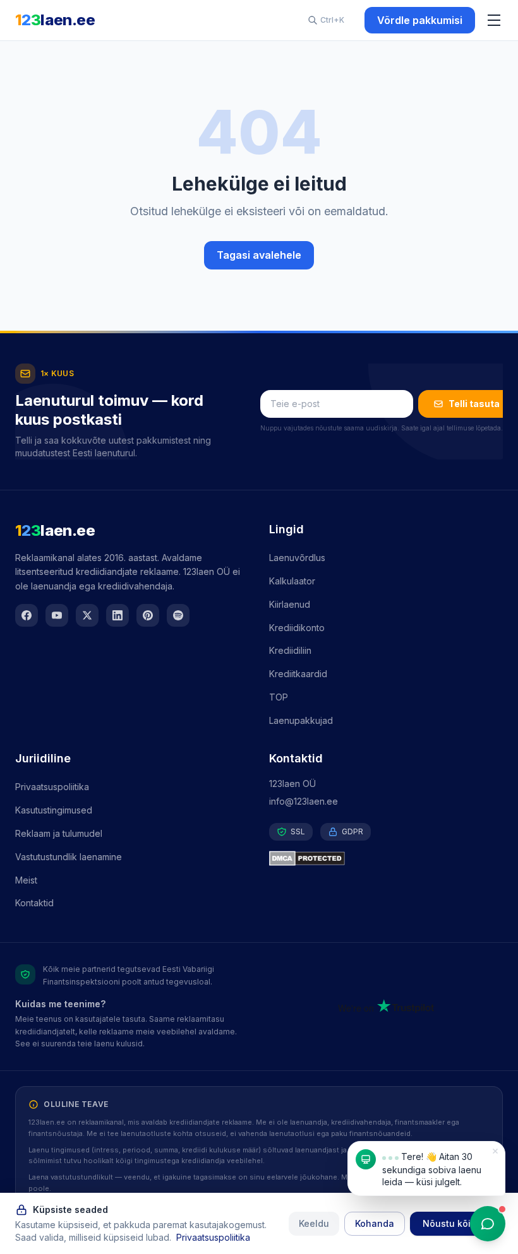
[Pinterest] (147, 615)
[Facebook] (26, 615)
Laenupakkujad (301, 720)
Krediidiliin (290, 650)
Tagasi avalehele (259, 255)
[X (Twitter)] (87, 615)
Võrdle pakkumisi (419, 20)
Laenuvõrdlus (297, 557)
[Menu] (494, 20)
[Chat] (487, 1223)
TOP (278, 697)
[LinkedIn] (117, 615)
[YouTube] (56, 615)
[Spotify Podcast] (178, 615)
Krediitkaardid (298, 673)
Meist (26, 880)
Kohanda (374, 1223)
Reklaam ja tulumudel (58, 833)
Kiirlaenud (289, 604)
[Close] (495, 1151)
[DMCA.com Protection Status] (386, 858)
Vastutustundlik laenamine (68, 856)
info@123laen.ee (303, 801)
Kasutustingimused (53, 810)
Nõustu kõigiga (456, 1223)
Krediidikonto (297, 627)
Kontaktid (34, 902)
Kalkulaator (292, 581)
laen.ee (55, 20)
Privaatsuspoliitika (52, 786)
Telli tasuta (474, 403)
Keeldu (314, 1223)
